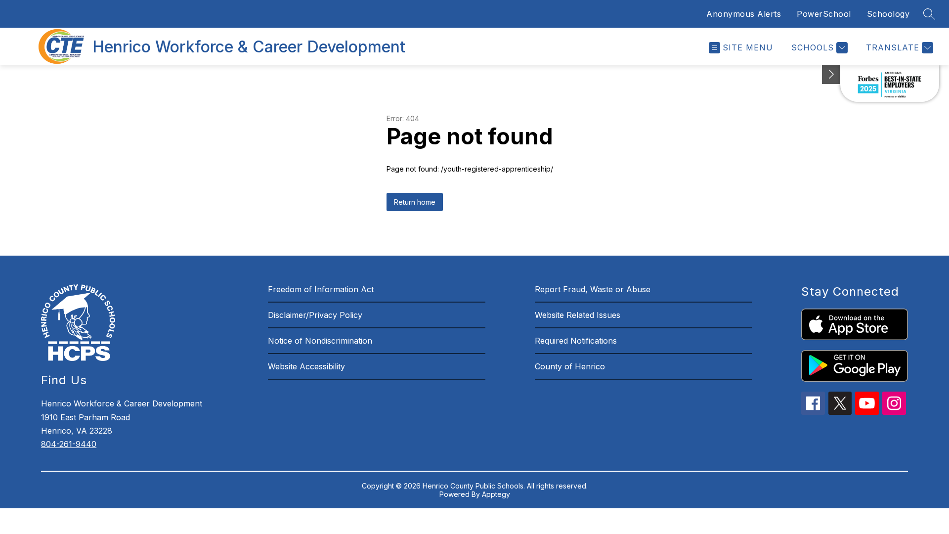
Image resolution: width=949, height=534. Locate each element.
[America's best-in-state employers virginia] (889, 83)
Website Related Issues (577, 315)
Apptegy (496, 494)
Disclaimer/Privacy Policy (315, 315)
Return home (414, 202)
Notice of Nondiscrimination (320, 341)
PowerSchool (824, 14)
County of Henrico (570, 366)
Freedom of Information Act (321, 289)
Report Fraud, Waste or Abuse (592, 289)
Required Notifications (576, 341)
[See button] (831, 74)
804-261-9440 (68, 444)
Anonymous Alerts (743, 14)
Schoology (888, 14)
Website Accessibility (306, 366)
